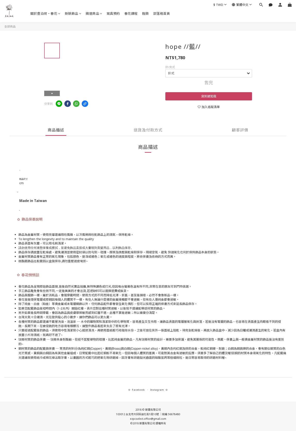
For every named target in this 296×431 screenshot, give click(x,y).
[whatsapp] (76, 103)
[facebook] (67, 103)
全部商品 (10, 26)
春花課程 (131, 13)
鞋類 (145, 13)
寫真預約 (113, 13)
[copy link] (85, 103)
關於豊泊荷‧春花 (43, 13)
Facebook (138, 389)
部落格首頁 (161, 13)
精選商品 (92, 13)
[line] (59, 103)
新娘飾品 (71, 13)
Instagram (157, 389)
